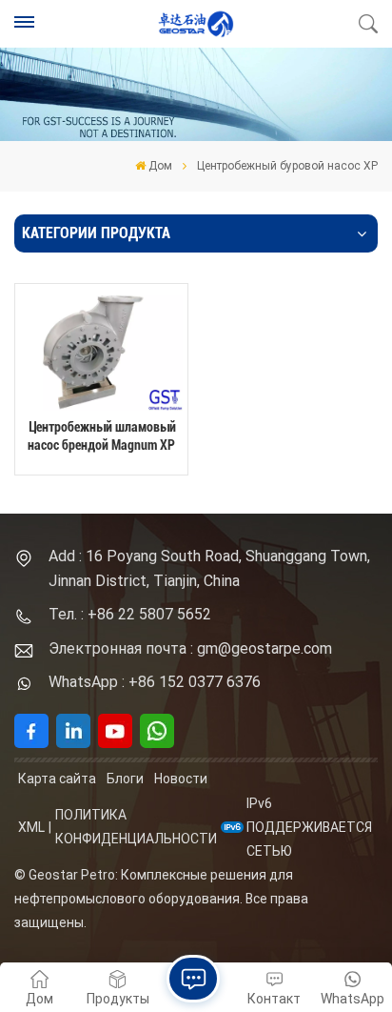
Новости (180, 778)
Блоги (125, 778)
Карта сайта (57, 778)
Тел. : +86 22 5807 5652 (130, 614)
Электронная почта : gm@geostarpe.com (190, 648)
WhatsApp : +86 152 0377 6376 (155, 682)
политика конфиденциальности (136, 826)
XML (31, 827)
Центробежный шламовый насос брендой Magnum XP (102, 436)
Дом (160, 165)
